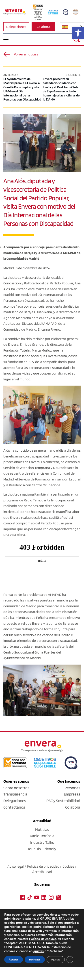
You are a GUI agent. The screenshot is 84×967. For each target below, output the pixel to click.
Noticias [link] (42, 829)
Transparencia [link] (15, 794)
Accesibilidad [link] (42, 871)
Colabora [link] (72, 807)
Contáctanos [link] (14, 807)
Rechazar (34, 959)
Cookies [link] (68, 866)
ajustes (38, 951)
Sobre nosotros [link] (16, 787)
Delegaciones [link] (14, 800)
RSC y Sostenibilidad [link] (63, 800)
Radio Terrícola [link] (42, 835)
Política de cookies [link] (42, 939)
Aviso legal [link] (15, 866)
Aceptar (13, 959)
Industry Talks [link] (42, 842)
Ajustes (55, 959)
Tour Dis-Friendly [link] (41, 848)
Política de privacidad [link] (43, 866)
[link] (78, 33)
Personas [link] (72, 787)
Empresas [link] (72, 794)
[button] (6, 39)
